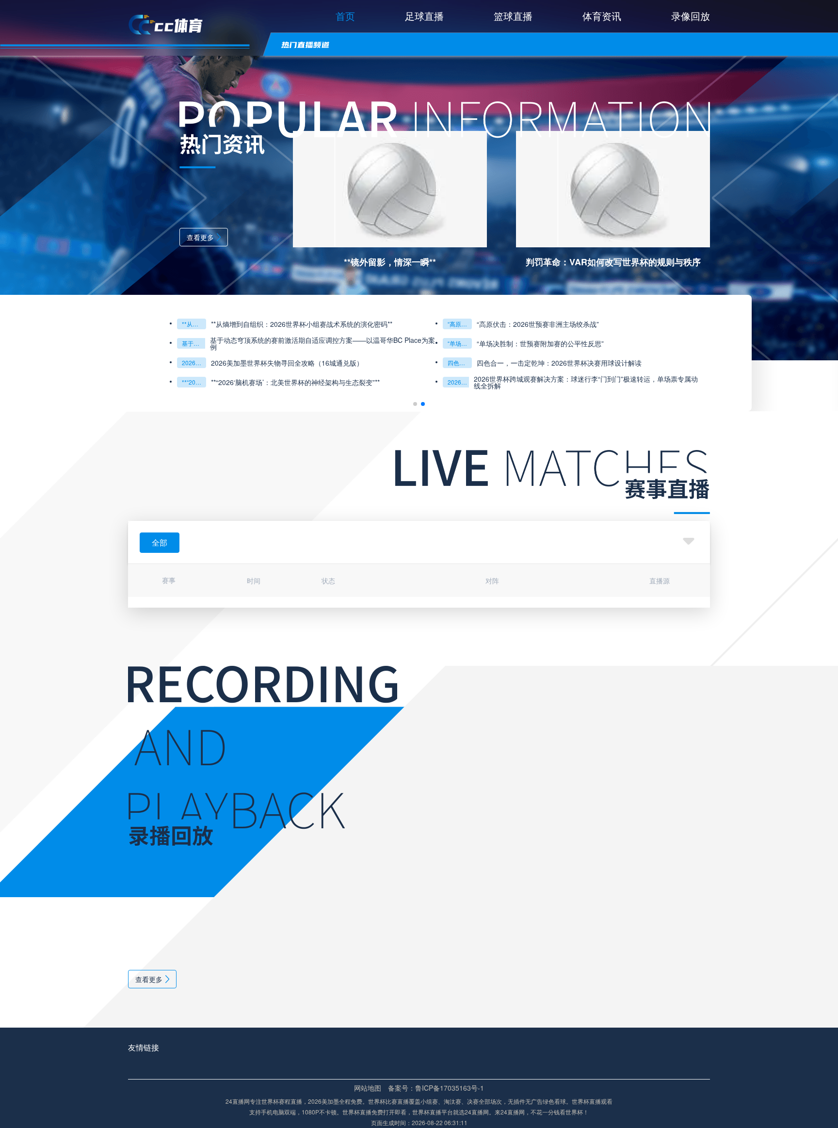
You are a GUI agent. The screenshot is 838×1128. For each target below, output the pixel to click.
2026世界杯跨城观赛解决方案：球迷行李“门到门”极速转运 (460, 382)
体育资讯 (601, 16)
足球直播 (424, 16)
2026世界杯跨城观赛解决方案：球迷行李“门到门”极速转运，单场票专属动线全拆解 (586, 382)
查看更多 (200, 237)
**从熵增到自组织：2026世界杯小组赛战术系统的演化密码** (194, 324)
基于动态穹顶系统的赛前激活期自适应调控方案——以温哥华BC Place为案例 (194, 343)
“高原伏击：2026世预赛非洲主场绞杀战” (460, 324)
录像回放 (690, 16)
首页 (345, 16)
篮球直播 (513, 16)
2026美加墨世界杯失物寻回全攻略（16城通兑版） (194, 362)
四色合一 (459, 362)
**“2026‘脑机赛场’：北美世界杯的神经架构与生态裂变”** (194, 382)
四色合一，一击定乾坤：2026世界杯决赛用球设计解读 (559, 363)
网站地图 (367, 1088)
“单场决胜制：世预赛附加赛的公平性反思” (460, 343)
